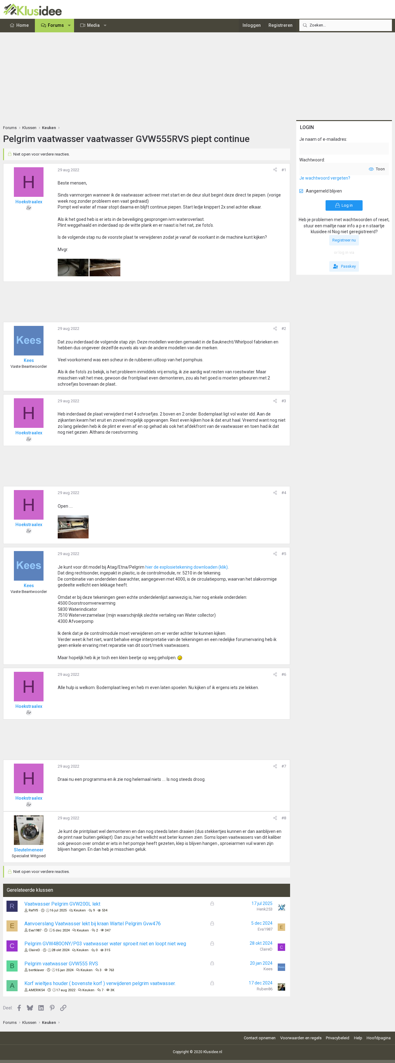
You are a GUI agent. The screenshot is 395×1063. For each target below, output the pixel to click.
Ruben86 (264, 989)
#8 (283, 818)
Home (22, 25)
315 (107, 950)
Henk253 (264, 909)
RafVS (33, 910)
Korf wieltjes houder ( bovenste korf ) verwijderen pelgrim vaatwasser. (100, 983)
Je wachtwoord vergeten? (324, 178)
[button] (69, 25)
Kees (268, 969)
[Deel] (275, 170)
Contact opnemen (260, 1038)
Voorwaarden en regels (301, 1038)
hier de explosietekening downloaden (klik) (186, 567)
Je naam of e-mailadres (322, 139)
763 (111, 970)
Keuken (80, 910)
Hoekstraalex (28, 201)
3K (112, 990)
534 (104, 910)
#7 (283, 766)
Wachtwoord (311, 159)
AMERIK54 (37, 990)
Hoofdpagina (379, 1038)
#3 (283, 401)
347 (107, 930)
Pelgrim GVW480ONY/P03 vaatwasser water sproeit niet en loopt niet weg (105, 944)
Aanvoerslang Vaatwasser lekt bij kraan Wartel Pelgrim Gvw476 (92, 924)
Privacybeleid (337, 1038)
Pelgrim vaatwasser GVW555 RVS (61, 964)
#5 (283, 553)
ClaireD (34, 950)
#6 (283, 674)
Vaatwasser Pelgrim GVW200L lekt (62, 904)
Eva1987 (35, 930)
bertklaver (36, 970)
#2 (283, 328)
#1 (283, 170)
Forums (56, 25)
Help (358, 1038)
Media (93, 25)
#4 (283, 492)
